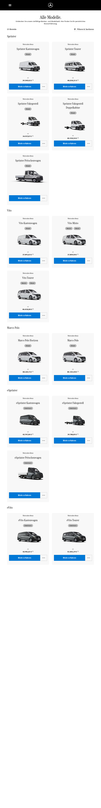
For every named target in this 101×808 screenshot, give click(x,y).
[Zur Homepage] (50, 5)
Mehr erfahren (24, 86)
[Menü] (10, 5)
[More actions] (43, 87)
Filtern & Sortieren (85, 29)
